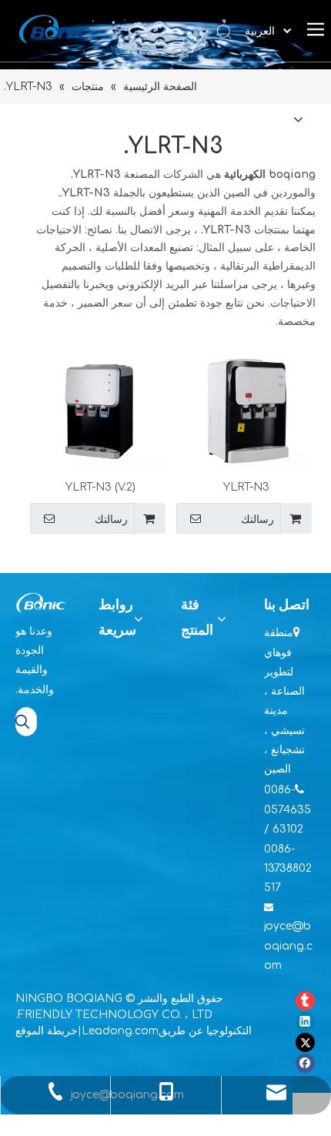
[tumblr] (305, 1000)
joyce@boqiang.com (288, 945)
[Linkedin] (305, 1021)
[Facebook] (305, 1063)
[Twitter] (305, 1042)
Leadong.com (120, 1031)
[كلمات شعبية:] (22, 722)
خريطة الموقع (46, 1031)
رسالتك (257, 519)
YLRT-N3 (246, 487)
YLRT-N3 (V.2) (100, 487)
